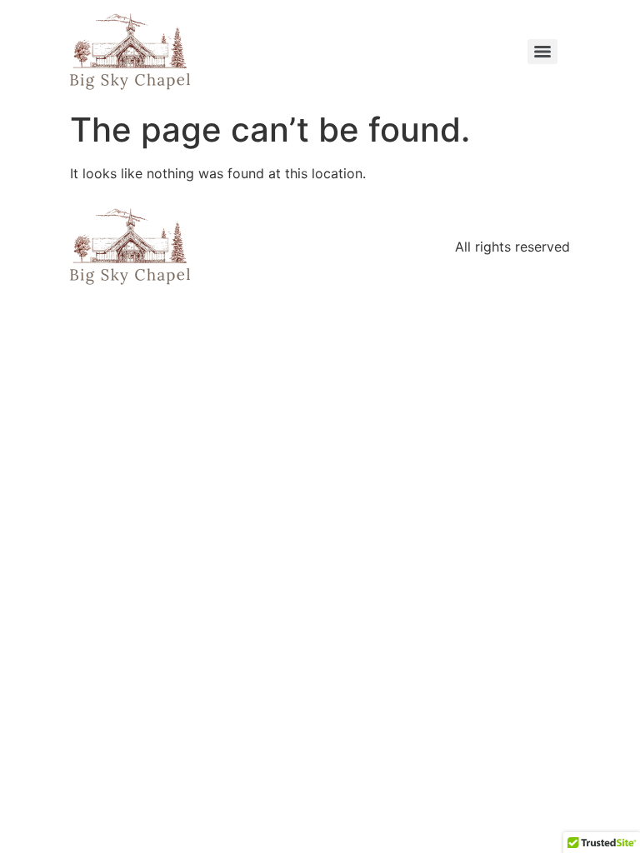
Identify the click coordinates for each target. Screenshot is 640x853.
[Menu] (543, 51)
